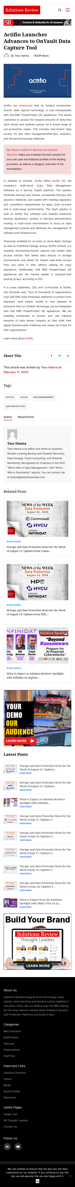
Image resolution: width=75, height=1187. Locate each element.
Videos (8, 1079)
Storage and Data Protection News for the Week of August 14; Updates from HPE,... (36, 612)
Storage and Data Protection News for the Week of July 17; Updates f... (45, 851)
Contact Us (10, 1126)
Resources (10, 1097)
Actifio (10, 397)
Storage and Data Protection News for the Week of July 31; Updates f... (45, 817)
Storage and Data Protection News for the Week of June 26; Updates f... (45, 884)
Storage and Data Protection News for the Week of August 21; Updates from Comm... (36, 549)
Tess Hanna (22, 55)
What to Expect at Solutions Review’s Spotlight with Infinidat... (42, 801)
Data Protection (15, 406)
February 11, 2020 (16, 372)
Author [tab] (8, 417)
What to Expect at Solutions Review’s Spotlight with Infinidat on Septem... (35, 675)
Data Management (43, 397)
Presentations (12, 1049)
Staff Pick (9, 1056)
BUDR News (41, 55)
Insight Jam (10, 1114)
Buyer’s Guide (12, 1091)
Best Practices (12, 1031)
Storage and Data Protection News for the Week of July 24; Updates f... (45, 834)
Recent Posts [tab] (26, 417)
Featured (9, 1043)
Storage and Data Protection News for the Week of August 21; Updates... (45, 767)
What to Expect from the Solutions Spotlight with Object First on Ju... (41, 901)
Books (7, 1085)
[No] (70, 1176)
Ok (37, 1181)
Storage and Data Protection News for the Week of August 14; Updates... (45, 784)
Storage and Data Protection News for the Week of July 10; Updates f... (45, 868)
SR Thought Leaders (16, 1120)
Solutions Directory (15, 1072)
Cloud (23, 397)
